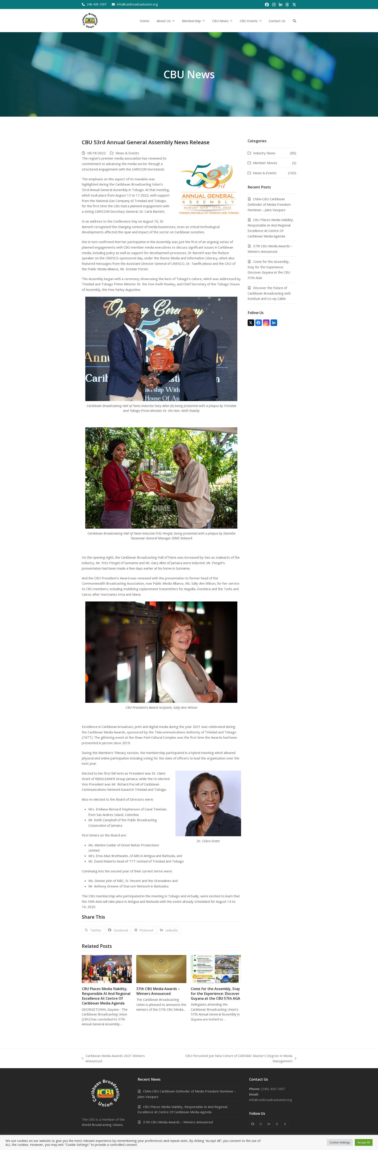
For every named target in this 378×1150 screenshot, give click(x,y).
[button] (294, 20)
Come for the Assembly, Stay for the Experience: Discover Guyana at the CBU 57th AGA (215, 993)
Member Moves (265, 163)
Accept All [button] (363, 1142)
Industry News (264, 153)
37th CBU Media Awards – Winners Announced (158, 991)
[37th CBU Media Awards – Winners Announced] (161, 968)
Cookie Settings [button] (339, 1142)
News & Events (127, 153)
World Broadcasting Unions (102, 1124)
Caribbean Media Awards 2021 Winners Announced (113, 1059)
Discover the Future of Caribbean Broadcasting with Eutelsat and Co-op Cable (269, 293)
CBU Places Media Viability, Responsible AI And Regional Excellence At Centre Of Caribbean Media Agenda (106, 996)
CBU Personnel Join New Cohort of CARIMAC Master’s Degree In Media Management (229, 1059)
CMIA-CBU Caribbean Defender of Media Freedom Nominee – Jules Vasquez (269, 204)
